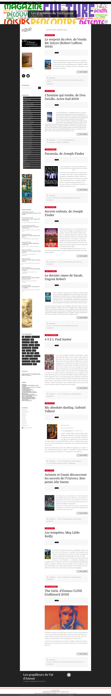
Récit (25, 161)
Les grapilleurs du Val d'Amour (52, 13)
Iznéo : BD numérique (27, 396)
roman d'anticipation (26, 347)
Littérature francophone (28, 135)
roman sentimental (26, 361)
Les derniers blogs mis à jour (46, 691)
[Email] (28, 76)
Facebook (24, 384)
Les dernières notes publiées (55, 691)
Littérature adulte (27, 111)
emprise (54, 463)
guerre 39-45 (27, 336)
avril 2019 (24, 420)
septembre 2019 (25, 411)
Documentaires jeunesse (29, 105)
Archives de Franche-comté (28, 398)
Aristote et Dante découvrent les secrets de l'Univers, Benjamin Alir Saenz (66, 478)
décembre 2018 (25, 425)
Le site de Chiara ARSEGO (28, 389)
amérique (37, 353)
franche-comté (25, 358)
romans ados (35, 347)
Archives (29, 2)
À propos (37, 2)
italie (23, 356)
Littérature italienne (28, 141)
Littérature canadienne (28, 123)
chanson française (35, 336)
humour (38, 361)
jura (23, 336)
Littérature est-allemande (29, 129)
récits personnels (25, 342)
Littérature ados (27, 109)
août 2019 (24, 413)
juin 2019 (24, 417)
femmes (34, 350)
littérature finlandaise (28, 131)
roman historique (25, 339)
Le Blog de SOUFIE (26, 388)
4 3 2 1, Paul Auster (58, 339)
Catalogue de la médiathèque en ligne (30, 385)
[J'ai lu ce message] (109, 694)
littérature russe (27, 149)
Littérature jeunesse (28, 145)
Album (25, 97)
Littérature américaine (28, 115)
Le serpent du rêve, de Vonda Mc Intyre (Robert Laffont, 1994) (65, 43)
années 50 (37, 345)
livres (28, 353)
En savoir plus (71, 694)
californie (65, 463)
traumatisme (52, 142)
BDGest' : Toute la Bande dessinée (29, 395)
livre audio (26, 155)
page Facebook (25, 374)
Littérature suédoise (28, 151)
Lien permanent (52, 77)
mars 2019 (24, 422)
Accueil (21, 2)
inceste (51, 463)
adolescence (24, 345)
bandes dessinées (33, 358)
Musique (25, 159)
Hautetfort (58, 690)
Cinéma (25, 101)
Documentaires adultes (28, 103)
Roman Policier (27, 163)
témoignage (31, 345)
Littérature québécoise (28, 147)
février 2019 (24, 423)
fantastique (28, 350)
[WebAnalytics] (55, 0)
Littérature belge (27, 119)
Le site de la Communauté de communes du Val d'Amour (31, 388)
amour (32, 339)
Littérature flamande (28, 133)
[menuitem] (22, 3)
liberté (23, 350)
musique (33, 361)
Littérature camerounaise (29, 121)
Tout (24, 167)
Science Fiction (27, 165)
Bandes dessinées (27, 99)
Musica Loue (25, 393)
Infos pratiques (27, 107)
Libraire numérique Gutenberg (29, 397)
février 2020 (24, 410)
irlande (32, 353)
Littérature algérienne (28, 113)
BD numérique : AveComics (28, 394)
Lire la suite (83, 72)
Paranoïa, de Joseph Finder (64, 153)
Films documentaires (27, 400)
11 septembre (58, 142)
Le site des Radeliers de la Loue (29, 391)
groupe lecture (37, 356)
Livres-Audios (25, 399)
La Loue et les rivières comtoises (29, 392)
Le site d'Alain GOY (26, 390)
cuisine (32, 342)
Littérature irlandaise (28, 139)
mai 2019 (24, 418)
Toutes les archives (28, 427)
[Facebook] (23, 76)
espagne (24, 353)
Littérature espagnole (28, 127)
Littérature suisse (27, 153)
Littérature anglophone (28, 117)
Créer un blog (53, 690)
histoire (34, 364)
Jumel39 (24, 386)
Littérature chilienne (28, 125)
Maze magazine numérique (28, 397)
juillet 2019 (24, 415)
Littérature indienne (28, 137)
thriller (36, 342)
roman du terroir (29, 356)
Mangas (25, 157)
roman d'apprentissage (27, 364)
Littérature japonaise (28, 143)
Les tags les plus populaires (65, 691)
